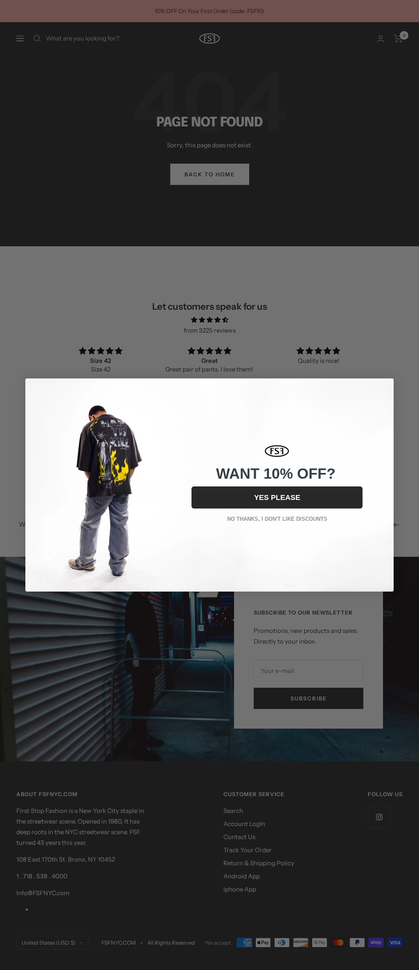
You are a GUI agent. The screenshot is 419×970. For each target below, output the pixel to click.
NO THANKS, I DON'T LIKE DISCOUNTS (277, 519)
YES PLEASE (277, 497)
